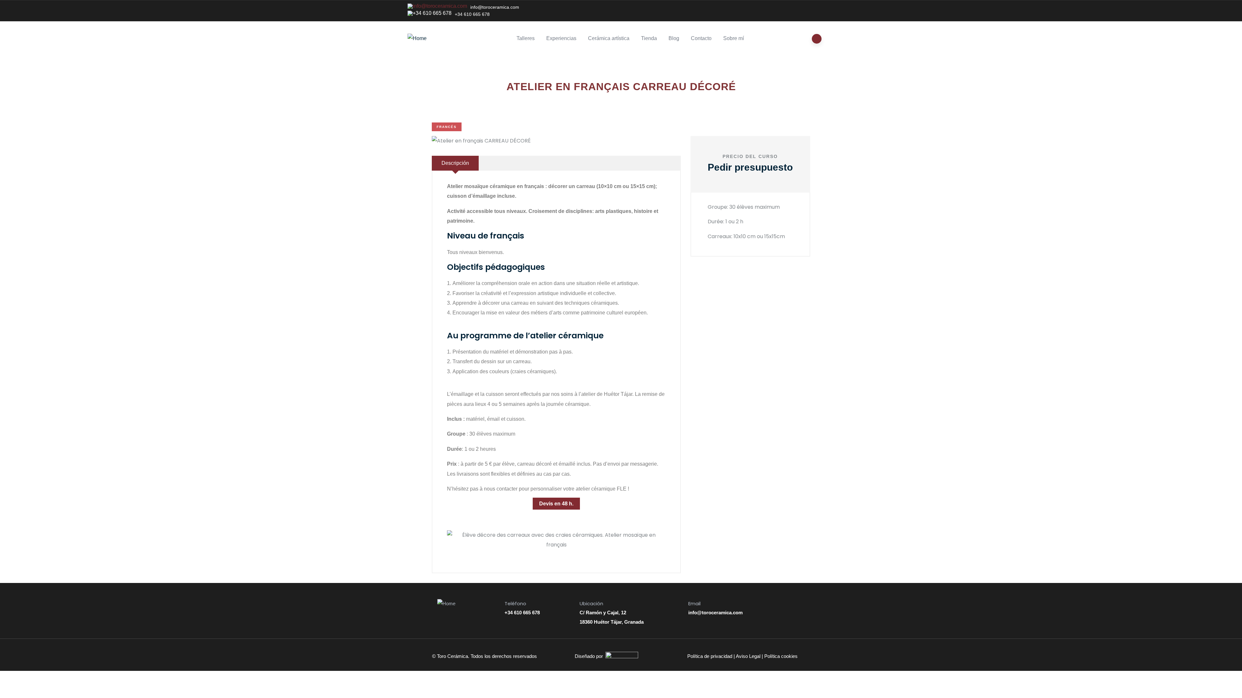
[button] (453, 540)
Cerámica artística (608, 38)
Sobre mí (733, 38)
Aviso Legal (748, 656)
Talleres (526, 38)
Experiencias (561, 38)
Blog (674, 38)
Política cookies (781, 656)
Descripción (455, 163)
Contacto (701, 38)
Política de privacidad (709, 656)
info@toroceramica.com (494, 7)
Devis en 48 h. (556, 503)
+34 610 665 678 (472, 14)
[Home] (417, 38)
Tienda (649, 38)
